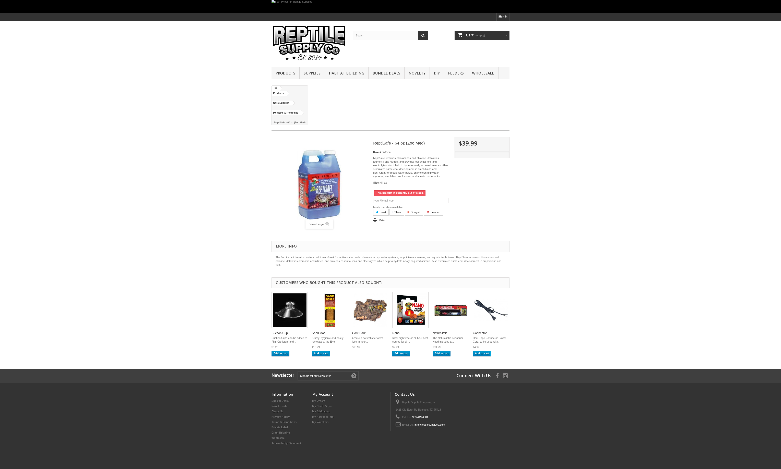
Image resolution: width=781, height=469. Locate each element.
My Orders (318, 400)
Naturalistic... (441, 333)
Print (382, 220)
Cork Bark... (360, 333)
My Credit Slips (322, 406)
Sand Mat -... (320, 333)
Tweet (382, 212)
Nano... (397, 333)
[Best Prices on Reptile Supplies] (390, 6)
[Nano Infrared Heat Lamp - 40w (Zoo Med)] (410, 310)
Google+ (415, 212)
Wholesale (483, 73)
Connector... (481, 333)
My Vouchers (320, 422)
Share (397, 212)
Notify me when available (388, 207)
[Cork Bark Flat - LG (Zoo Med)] (370, 310)
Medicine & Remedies (285, 112)
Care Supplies (281, 103)
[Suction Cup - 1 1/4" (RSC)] (290, 310)
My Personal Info (323, 416)
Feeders (456, 73)
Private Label (280, 427)
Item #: (377, 152)
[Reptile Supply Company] (309, 43)
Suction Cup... (281, 333)
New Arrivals (279, 406)
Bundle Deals (386, 73)
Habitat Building (346, 73)
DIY (437, 73)
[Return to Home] (276, 88)
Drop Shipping (281, 432)
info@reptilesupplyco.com (429, 424)
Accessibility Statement (286, 443)
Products (285, 73)
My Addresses (321, 411)
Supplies (312, 73)
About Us (277, 411)
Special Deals (280, 400)
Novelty (417, 73)
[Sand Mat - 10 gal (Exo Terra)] (330, 310)
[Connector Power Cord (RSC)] (491, 310)
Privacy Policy (281, 416)
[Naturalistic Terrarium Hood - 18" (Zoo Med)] (451, 310)
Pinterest (434, 212)
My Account (322, 394)
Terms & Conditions (284, 422)
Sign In (502, 16)
